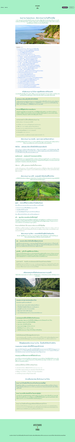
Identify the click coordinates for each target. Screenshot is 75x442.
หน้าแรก (2, 7)
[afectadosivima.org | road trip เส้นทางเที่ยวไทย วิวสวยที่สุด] (37, 7)
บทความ (6, 7)
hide (21, 47)
